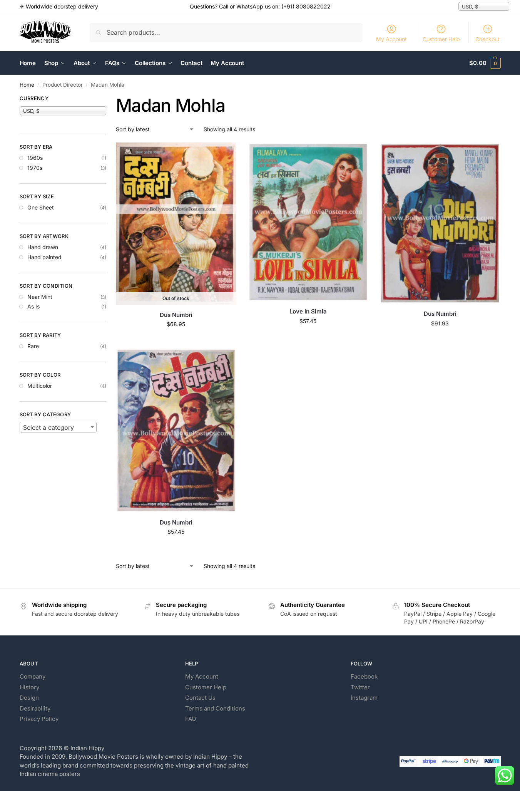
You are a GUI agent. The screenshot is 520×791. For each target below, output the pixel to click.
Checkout (487, 39)
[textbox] (58, 427)
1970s (34, 167)
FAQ (190, 718)
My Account (391, 39)
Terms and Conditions (215, 708)
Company (32, 676)
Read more (176, 340)
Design (29, 697)
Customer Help (441, 39)
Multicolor (39, 385)
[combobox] (58, 427)
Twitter (360, 687)
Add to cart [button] (308, 337)
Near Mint (39, 296)
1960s (35, 157)
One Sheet (40, 207)
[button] (484, 63)
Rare (33, 346)
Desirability (35, 708)
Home (27, 85)
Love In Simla (308, 311)
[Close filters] (108, 99)
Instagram (364, 697)
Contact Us (200, 697)
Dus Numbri (176, 314)
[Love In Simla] (308, 222)
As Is (33, 306)
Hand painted (44, 257)
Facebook (364, 676)
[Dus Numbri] (440, 223)
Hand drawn (42, 247)
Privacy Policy (39, 718)
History (29, 687)
